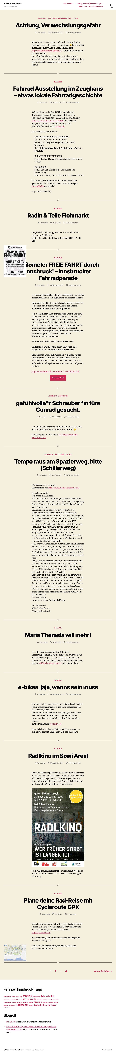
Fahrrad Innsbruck (13, 4)
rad (21, 1002)
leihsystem (45, 999)
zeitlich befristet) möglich (50, 663)
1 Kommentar (72, 914)
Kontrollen (39, 999)
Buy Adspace (68, 4)
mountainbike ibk (8, 1002)
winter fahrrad (7, 1007)
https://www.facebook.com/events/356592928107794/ (55, 371)
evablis (43, 32)
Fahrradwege (7, 999)
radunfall (56, 1002)
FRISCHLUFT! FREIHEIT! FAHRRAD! (48, 120)
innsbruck (29, 999)
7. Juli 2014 (58, 914)
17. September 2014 (56, 763)
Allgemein (42, 18)
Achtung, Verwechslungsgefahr (58, 25)
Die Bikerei (11, 1022)
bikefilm (13, 996)
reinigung (31, 1005)
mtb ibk (14, 1002)
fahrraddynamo (36, 996)
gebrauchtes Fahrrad (15, 999)
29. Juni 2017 (56, 417)
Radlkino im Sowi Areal (58, 755)
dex (21, 996)
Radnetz (38, 1002)
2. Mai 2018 (57, 223)
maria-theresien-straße (53, 999)
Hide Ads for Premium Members (91, 6)
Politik (75, 18)
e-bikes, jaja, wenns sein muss (58, 687)
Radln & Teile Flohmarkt (58, 215)
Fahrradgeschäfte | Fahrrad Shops (88, 4)
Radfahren (25, 1002)
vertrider (52, 1005)
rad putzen (45, 1002)
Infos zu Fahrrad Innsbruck (59, 18)
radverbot (6, 1005)
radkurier (31, 1002)
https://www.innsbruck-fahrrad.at (47, 50)
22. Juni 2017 (56, 475)
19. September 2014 (56, 694)
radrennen (50, 1002)
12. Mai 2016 (56, 642)
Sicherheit (39, 1005)
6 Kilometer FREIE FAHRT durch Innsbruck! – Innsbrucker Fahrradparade (58, 271)
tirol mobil (59, 126)
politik (18, 1002)
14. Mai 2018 (56, 102)
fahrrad (27, 996)
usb (46, 1005)
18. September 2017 (56, 285)
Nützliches (63, 396)
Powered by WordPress (34, 1050)
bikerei (17, 996)
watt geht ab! (55, 724)
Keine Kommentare (74, 32)
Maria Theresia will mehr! (58, 634)
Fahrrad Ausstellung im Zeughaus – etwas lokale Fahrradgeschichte (58, 92)
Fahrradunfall (47, 996)
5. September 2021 (56, 32)
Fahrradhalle (38, 186)
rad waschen (12, 1005)
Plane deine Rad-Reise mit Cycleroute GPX (58, 904)
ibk (21, 999)
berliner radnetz (7, 996)
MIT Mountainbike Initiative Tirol (63, 487)
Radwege (22, 1004)
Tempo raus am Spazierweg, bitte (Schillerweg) (58, 465)
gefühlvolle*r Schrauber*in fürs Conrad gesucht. (58, 406)
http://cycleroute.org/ (41, 932)
